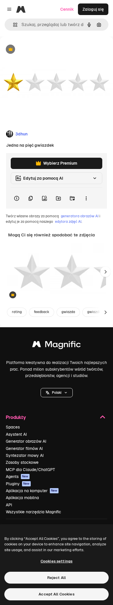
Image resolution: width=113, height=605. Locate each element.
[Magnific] (56, 345)
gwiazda (68, 312)
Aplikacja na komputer (31, 490)
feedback (41, 312)
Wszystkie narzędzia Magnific (33, 511)
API (9, 504)
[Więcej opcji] (86, 198)
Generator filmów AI (24, 448)
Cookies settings (56, 561)
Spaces (13, 427)
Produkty (16, 417)
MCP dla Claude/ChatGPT (30, 469)
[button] (57, 392)
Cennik (67, 9)
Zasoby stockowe (22, 462)
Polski (56, 392)
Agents (17, 476)
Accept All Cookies (56, 594)
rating (17, 312)
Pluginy (18, 483)
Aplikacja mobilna (22, 497)
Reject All (56, 577)
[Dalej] (105, 272)
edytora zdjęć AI (68, 221)
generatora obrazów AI (80, 216)
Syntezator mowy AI (25, 455)
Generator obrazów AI (26, 441)
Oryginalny (40, 49)
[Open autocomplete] (13, 25)
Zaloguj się (93, 9)
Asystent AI (16, 434)
